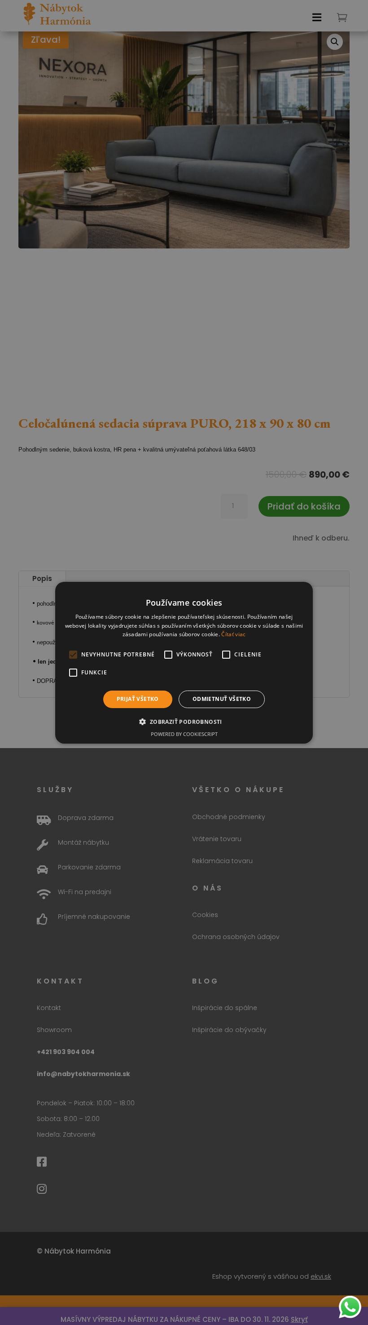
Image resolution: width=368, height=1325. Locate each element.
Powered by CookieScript (184, 734)
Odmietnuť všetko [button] (222, 699)
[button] (184, 721)
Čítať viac (233, 634)
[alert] (184, 662)
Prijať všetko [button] (138, 699)
